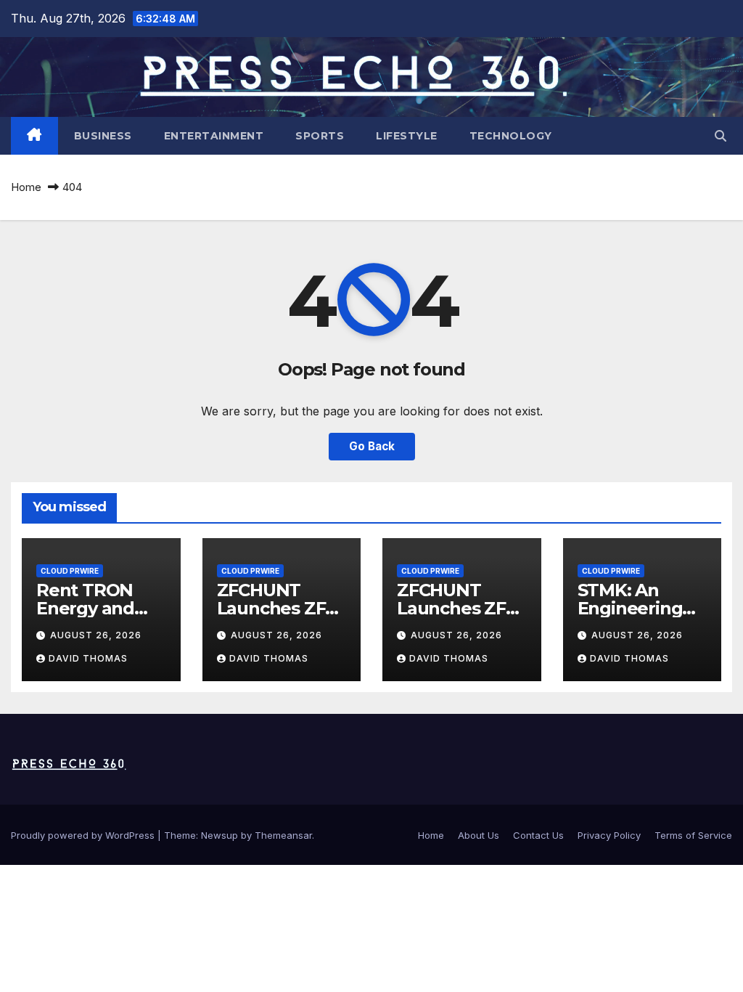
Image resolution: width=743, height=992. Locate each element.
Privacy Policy (609, 835)
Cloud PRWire (70, 570)
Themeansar (283, 835)
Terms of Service (693, 835)
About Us (478, 835)
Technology (510, 135)
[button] (720, 136)
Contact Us (538, 835)
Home (26, 187)
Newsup (219, 835)
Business (103, 135)
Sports (319, 135)
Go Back (372, 446)
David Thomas (88, 658)
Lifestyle (407, 135)
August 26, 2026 (95, 635)
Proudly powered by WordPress (84, 835)
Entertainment (214, 135)
